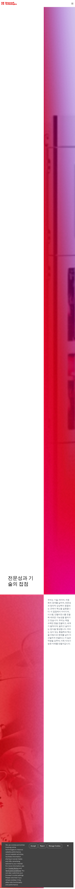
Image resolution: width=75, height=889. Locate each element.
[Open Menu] (72, 3)
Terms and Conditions (13, 871)
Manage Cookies (54, 846)
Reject (42, 846)
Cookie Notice (13, 868)
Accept (33, 846)
